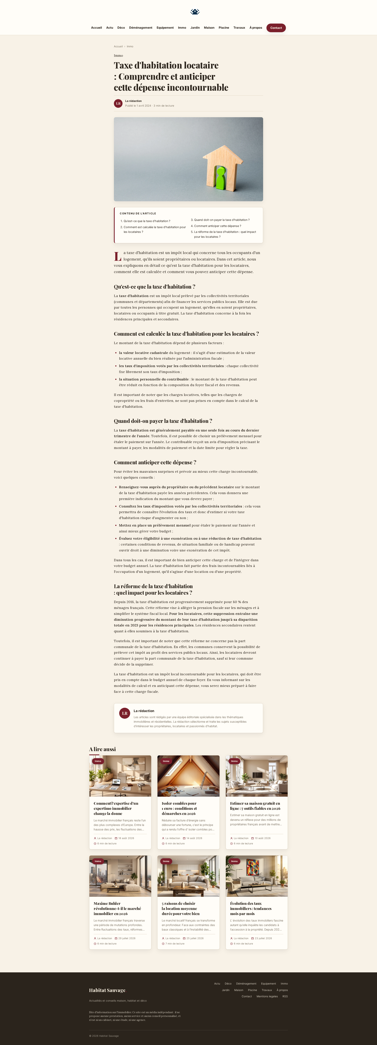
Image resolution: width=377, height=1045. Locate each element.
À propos (256, 27)
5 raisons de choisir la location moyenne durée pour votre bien (180, 908)
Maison (209, 27)
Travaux (239, 27)
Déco (121, 27)
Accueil (96, 27)
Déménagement (140, 27)
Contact (276, 28)
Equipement (165, 27)
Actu (109, 27)
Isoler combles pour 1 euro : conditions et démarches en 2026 (179, 808)
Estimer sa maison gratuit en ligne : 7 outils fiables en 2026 (255, 806)
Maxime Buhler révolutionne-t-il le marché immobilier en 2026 (117, 908)
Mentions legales (267, 996)
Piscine (224, 27)
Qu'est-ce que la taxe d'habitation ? (147, 221)
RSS (285, 996)
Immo (182, 27)
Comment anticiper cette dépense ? (217, 226)
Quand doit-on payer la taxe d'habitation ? (222, 220)
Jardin (195, 27)
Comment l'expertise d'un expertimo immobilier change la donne (116, 808)
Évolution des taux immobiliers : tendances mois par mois (251, 908)
